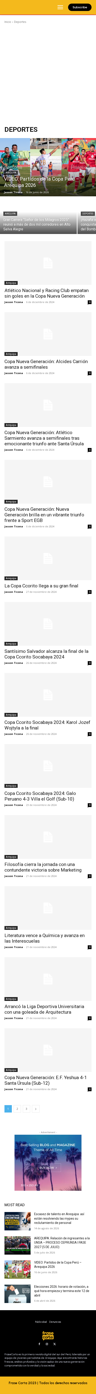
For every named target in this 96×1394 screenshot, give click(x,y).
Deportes (87, 213)
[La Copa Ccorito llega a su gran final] (48, 558)
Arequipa (11, 172)
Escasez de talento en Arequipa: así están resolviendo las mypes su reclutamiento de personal (59, 1218)
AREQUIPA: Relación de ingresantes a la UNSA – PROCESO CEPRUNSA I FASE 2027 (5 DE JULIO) (62, 1242)
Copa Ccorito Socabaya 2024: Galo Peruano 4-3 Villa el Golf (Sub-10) (40, 796)
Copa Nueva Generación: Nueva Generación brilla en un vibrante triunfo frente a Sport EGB (44, 515)
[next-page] (36, 1109)
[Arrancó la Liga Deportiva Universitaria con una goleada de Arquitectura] (48, 979)
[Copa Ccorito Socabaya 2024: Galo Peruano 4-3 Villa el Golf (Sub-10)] (48, 766)
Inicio (7, 22)
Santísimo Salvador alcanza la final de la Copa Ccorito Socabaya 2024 (46, 654)
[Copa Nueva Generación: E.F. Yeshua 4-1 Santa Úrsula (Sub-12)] (48, 1050)
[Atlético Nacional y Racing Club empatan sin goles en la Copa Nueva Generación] (48, 263)
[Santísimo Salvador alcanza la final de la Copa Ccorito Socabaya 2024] (48, 624)
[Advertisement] (48, 74)
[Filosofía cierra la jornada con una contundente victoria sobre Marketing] (48, 837)
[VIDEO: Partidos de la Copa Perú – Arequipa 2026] (48, 167)
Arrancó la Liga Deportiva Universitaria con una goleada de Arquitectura (44, 1009)
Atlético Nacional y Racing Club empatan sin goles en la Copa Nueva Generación (46, 293)
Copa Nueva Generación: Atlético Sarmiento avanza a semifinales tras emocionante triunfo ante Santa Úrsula (44, 438)
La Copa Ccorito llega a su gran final (41, 586)
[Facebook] (39, 1344)
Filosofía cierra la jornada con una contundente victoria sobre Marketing (42, 867)
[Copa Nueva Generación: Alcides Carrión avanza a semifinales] (48, 334)
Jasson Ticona (13, 302)
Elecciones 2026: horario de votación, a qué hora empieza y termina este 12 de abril (61, 1291)
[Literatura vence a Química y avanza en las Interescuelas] (48, 908)
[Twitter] (54, 1344)
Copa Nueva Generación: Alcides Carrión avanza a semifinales (46, 364)
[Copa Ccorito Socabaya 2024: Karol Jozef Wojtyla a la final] (48, 695)
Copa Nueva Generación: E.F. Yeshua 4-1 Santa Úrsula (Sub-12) (45, 1080)
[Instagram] (47, 1344)
